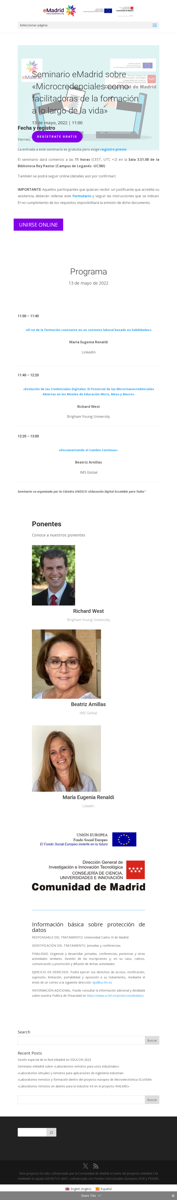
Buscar (152, 1100)
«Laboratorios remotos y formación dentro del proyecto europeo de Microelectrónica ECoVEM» (85, 1079)
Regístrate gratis (57, 136)
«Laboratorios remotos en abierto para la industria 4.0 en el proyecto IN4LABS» (73, 1086)
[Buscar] (51, 1132)
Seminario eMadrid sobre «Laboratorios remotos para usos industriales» (68, 1066)
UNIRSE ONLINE (38, 224)
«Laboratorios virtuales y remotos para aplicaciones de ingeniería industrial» (71, 1073)
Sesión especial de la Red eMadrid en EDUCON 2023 (54, 1060)
